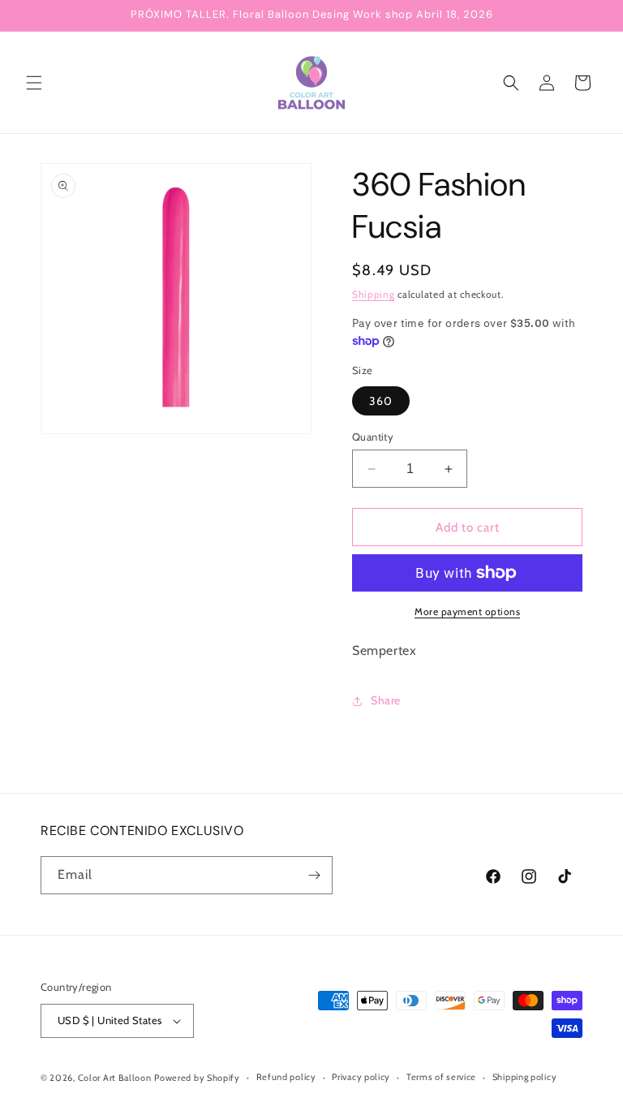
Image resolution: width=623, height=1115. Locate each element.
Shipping (373, 294)
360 (381, 401)
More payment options (467, 611)
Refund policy (286, 1077)
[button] (34, 83)
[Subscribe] (314, 875)
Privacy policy (361, 1077)
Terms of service (441, 1077)
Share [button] (386, 700)
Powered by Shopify (197, 1077)
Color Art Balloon (115, 1077)
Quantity (372, 436)
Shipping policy (524, 1077)
